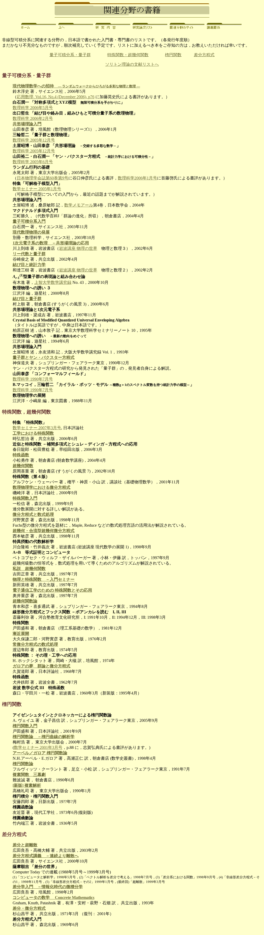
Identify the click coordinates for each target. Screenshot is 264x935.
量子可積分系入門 (29, 221)
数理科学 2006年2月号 (33, 118)
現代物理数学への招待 (76, 86)
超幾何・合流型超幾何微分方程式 (44, 530)
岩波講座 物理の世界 (78, 248)
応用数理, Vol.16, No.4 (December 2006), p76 (55, 97)
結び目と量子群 (27, 298)
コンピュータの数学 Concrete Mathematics (53, 897)
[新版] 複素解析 (27, 785)
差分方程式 (204, 55)
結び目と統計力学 (29, 264)
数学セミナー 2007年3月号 (37, 428)
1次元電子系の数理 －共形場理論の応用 (51, 243)
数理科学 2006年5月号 (33, 107)
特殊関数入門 (25, 498)
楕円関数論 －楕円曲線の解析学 (44, 736)
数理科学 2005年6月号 (33, 162)
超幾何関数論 (25, 601)
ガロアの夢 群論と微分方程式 (41, 666)
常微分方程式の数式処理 (35, 644)
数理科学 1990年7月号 (33, 379)
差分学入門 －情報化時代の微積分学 (48, 886)
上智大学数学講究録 (52, 282)
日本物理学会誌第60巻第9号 (42, 178)
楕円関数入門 (25, 726)
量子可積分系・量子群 (70, 55)
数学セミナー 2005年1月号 (37, 189)
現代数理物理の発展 (31, 232)
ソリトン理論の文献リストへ (132, 64)
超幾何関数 (23, 466)
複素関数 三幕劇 (29, 774)
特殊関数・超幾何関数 (127, 55)
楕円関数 (173, 55)
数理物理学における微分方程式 (41, 487)
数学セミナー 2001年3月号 (38, 747)
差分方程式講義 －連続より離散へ (46, 856)
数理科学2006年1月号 (137, 178)
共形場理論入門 (27, 124)
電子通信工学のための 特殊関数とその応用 (52, 590)
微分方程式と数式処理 (33, 514)
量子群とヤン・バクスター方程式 (44, 357)
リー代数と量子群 (29, 254)
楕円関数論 (23, 764)
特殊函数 (21, 455)
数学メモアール (78, 205)
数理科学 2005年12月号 (34, 140)
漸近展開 (21, 633)
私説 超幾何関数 (29, 568)
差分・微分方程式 (29, 908)
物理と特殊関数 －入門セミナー (44, 579)
